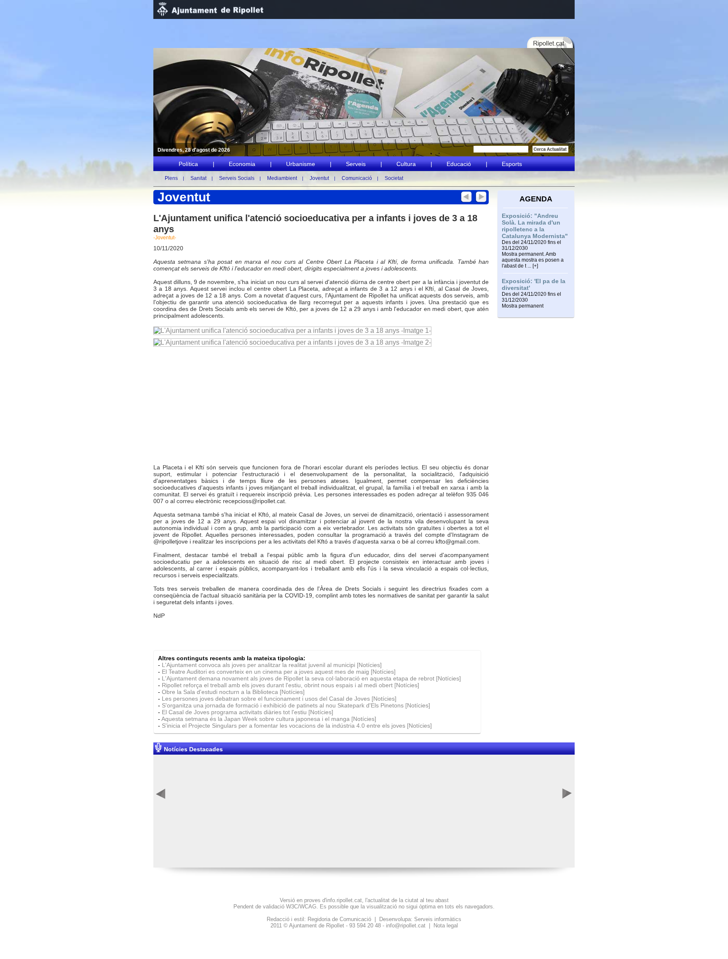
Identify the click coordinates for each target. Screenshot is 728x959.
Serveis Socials (236, 178)
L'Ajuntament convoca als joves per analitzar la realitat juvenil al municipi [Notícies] (272, 665)
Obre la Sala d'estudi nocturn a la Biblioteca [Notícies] (233, 691)
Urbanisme (300, 164)
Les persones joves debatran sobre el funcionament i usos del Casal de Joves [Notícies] (279, 698)
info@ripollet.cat (406, 925)
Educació (459, 164)
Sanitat (198, 178)
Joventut (319, 178)
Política (188, 164)
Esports (512, 164)
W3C (292, 906)
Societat (394, 178)
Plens (171, 178)
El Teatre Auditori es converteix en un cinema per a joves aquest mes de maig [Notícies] (279, 671)
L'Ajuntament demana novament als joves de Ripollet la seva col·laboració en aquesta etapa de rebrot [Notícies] (311, 678)
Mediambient (282, 178)
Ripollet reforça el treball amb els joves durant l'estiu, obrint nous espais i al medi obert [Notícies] (290, 685)
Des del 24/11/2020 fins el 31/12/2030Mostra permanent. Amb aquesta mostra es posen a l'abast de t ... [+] (533, 254)
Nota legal (446, 925)
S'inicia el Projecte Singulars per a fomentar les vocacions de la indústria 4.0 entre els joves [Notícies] (297, 725)
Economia (242, 164)
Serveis (356, 164)
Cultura (406, 164)
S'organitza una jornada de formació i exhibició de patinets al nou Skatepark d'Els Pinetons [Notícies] (296, 705)
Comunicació (357, 178)
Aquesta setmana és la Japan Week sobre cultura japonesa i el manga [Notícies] (268, 718)
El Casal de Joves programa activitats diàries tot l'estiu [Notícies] (247, 712)
